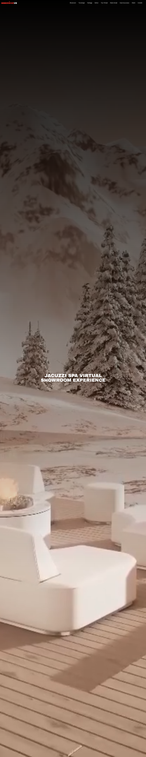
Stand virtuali (113, 3)
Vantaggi (89, 3)
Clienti (133, 3)
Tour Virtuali (104, 3)
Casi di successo (124, 3)
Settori (96, 3)
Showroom (73, 3)
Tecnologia (81, 3)
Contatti (140, 3)
